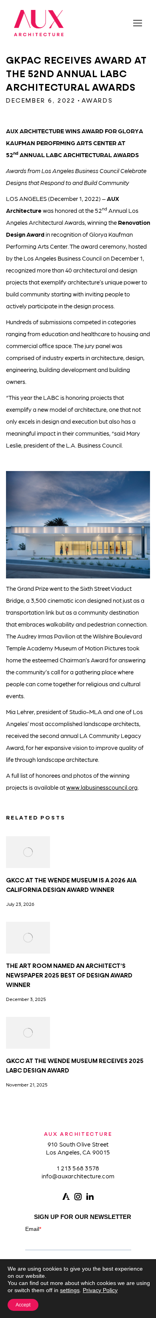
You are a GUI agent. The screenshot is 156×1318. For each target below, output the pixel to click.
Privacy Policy (100, 1290)
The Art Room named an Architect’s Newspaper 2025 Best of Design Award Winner (69, 975)
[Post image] (28, 852)
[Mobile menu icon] (138, 23)
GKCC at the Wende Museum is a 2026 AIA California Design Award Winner (71, 885)
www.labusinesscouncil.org (102, 787)
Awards (97, 101)
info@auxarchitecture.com (78, 1176)
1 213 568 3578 (78, 1168)
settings (70, 1290)
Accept (23, 1305)
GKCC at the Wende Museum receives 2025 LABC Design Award (75, 1066)
